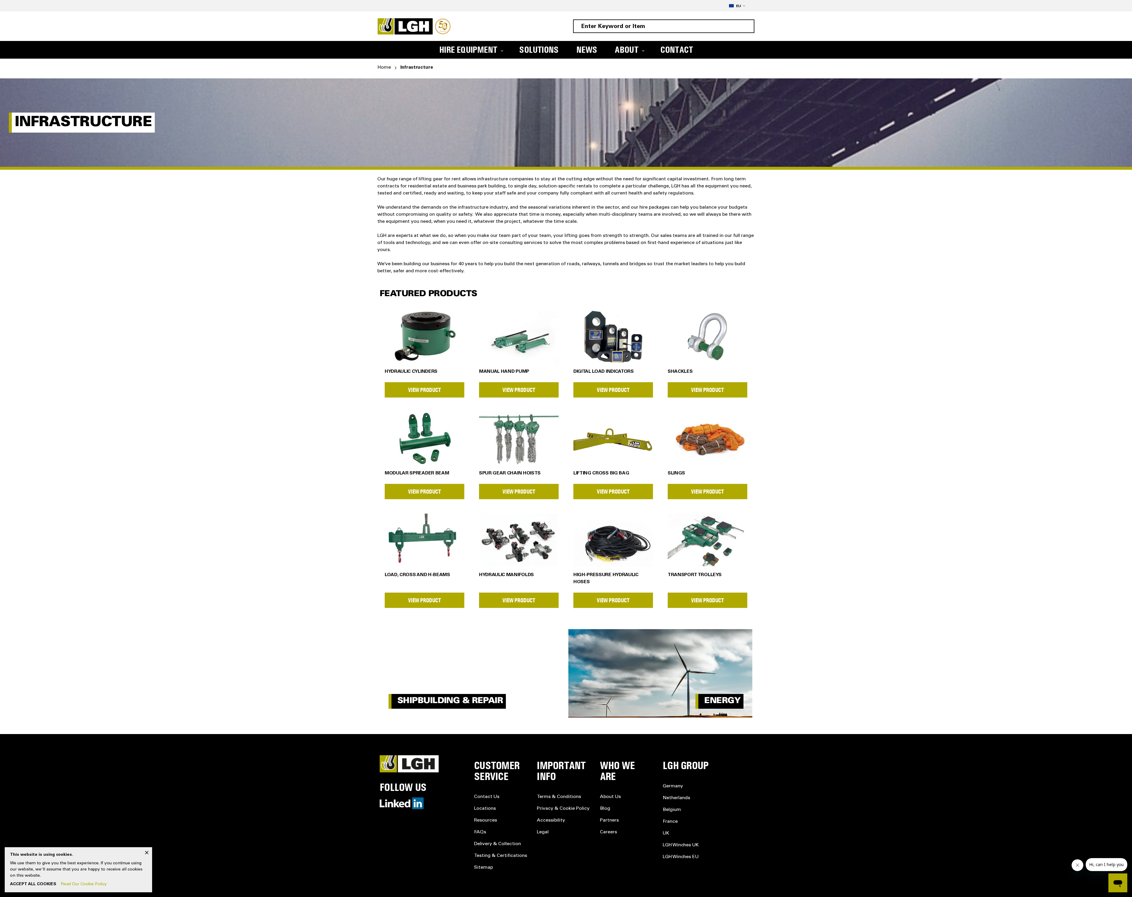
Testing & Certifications (500, 855)
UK (666, 833)
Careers (608, 832)
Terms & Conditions (559, 796)
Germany (673, 786)
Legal (543, 832)
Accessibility (551, 820)
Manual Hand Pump (504, 371)
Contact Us (486, 796)
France (670, 821)
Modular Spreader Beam (417, 473)
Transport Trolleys (694, 575)
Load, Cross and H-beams (417, 575)
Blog (605, 808)
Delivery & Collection (497, 844)
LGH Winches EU (681, 857)
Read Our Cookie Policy (84, 884)
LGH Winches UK (681, 845)
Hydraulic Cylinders (411, 371)
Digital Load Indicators (603, 371)
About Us (610, 796)
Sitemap (483, 867)
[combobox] (663, 26)
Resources (485, 820)
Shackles (680, 371)
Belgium (672, 809)
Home (384, 67)
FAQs (480, 832)
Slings (676, 473)
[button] (737, 5)
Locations (485, 808)
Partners (609, 820)
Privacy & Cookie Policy (563, 808)
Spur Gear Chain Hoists (510, 473)
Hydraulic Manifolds (506, 575)
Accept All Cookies (33, 884)
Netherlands (676, 798)
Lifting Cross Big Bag (601, 473)
